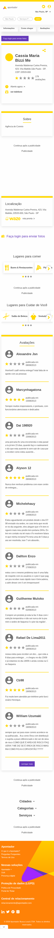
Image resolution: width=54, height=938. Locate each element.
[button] (23, 276)
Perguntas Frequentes (10, 854)
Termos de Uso (7, 857)
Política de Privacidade (11, 888)
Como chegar (27, 28)
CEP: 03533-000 (23, 72)
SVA (3, 872)
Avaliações (45, 28)
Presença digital (8, 876)
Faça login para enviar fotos (14, 38)
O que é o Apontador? (10, 851)
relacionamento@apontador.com (16, 903)
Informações (9, 28)
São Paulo (36, 69)
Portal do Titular (8, 891)
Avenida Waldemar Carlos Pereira (31, 65)
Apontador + (6, 869)
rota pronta (28, 218)
